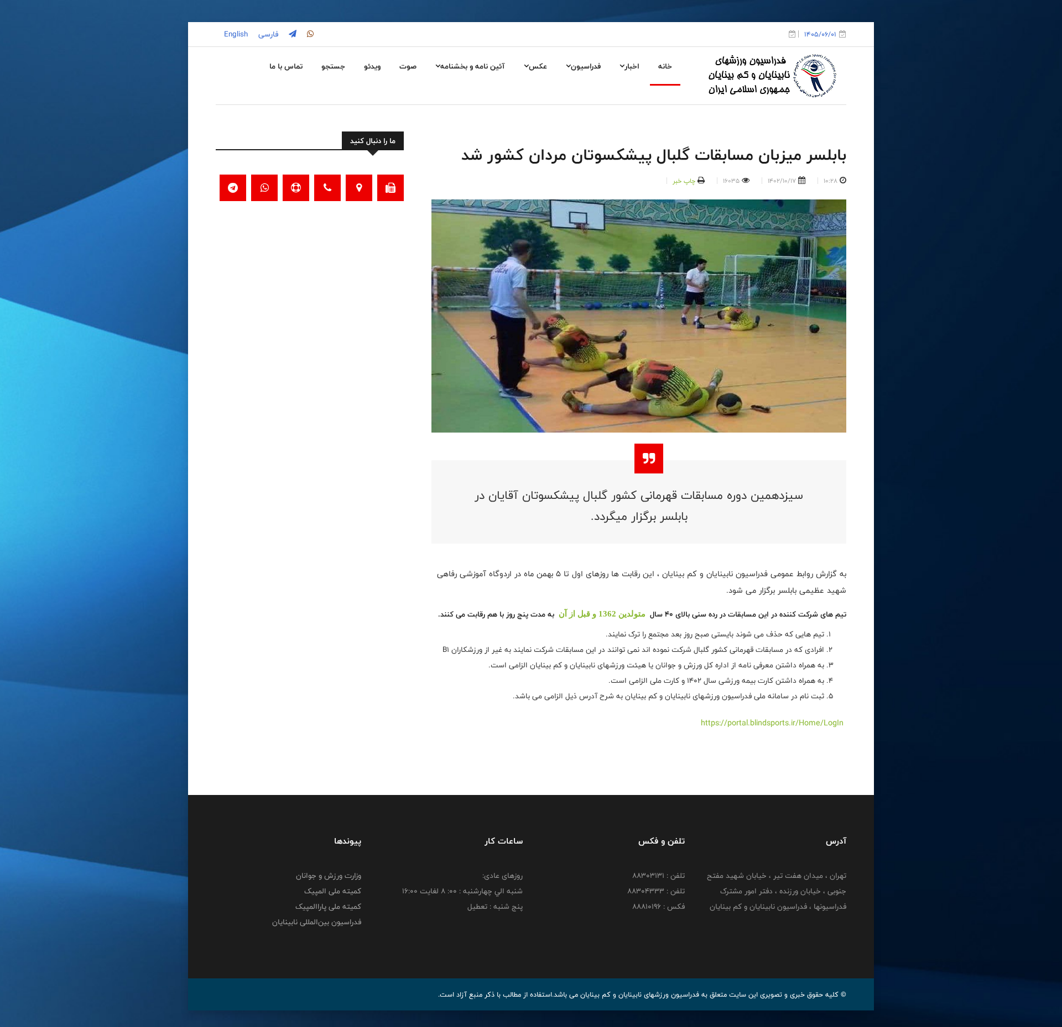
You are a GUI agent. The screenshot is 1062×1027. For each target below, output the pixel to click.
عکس (538, 66)
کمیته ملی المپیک (332, 891)
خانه (665, 66)
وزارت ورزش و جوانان (328, 875)
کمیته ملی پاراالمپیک (328, 906)
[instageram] (309, 34)
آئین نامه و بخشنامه (472, 66)
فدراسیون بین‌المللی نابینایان (316, 922)
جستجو (333, 66)
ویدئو (372, 66)
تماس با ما (286, 66)
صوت (408, 66)
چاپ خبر (684, 180)
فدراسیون (586, 66)
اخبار (631, 66)
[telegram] (291, 34)
